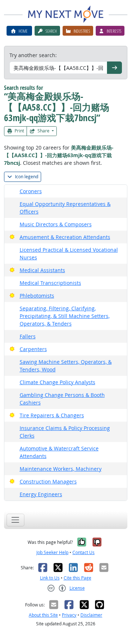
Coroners (31, 191)
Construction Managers (48, 481)
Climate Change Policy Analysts (57, 382)
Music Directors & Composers (56, 224)
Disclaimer (91, 615)
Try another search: (33, 55)
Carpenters (33, 349)
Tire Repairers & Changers (52, 415)
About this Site (43, 615)
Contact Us (83, 552)
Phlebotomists (37, 295)
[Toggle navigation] (15, 520)
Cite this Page (77, 578)
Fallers (28, 336)
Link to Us (50, 578)
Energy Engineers (41, 494)
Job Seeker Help (52, 552)
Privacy (69, 615)
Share (43, 131)
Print (18, 131)
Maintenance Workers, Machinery (61, 468)
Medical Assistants (42, 270)
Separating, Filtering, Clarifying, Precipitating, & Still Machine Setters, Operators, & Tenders (65, 316)
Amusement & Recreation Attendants (65, 237)
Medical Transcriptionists (50, 282)
